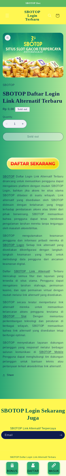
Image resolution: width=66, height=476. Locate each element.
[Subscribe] (61, 435)
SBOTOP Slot (14, 316)
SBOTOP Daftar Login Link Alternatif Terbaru (33, 457)
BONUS (12, 471)
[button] (7, 16)
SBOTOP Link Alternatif (32, 271)
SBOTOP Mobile (51, 352)
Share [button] (10, 375)
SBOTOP (9, 176)
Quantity (7, 117)
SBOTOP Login (13, 245)
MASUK (54, 471)
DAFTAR (33, 471)
